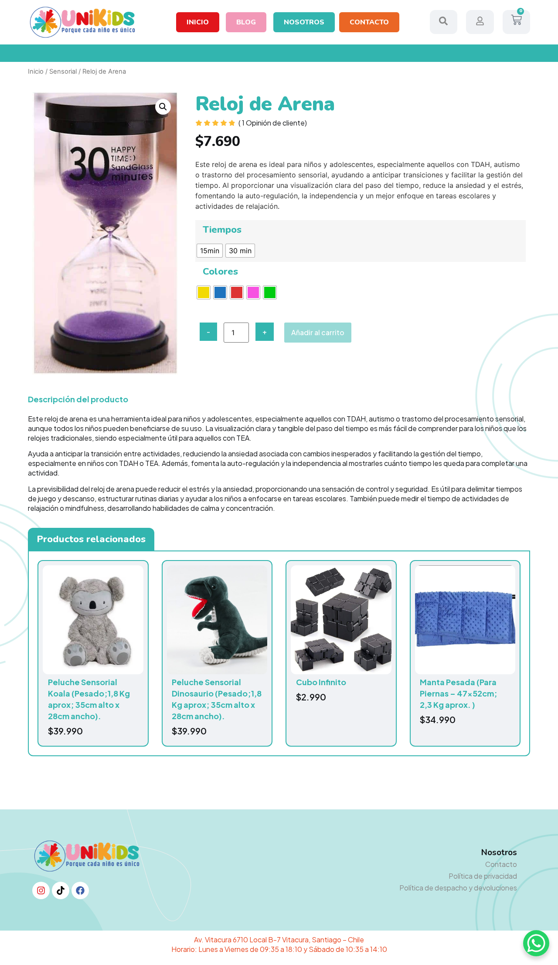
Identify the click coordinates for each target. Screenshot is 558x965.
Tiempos (222, 229)
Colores (220, 271)
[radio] (209, 250)
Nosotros (499, 852)
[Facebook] (80, 890)
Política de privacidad (483, 875)
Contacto (501, 864)
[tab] (91, 539)
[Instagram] (41, 890)
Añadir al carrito (317, 332)
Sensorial (63, 71)
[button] (163, 107)
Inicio (36, 71)
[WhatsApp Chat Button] (536, 943)
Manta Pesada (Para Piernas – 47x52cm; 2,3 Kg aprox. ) (458, 693)
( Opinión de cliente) (272, 122)
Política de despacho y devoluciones (458, 887)
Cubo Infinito (321, 682)
